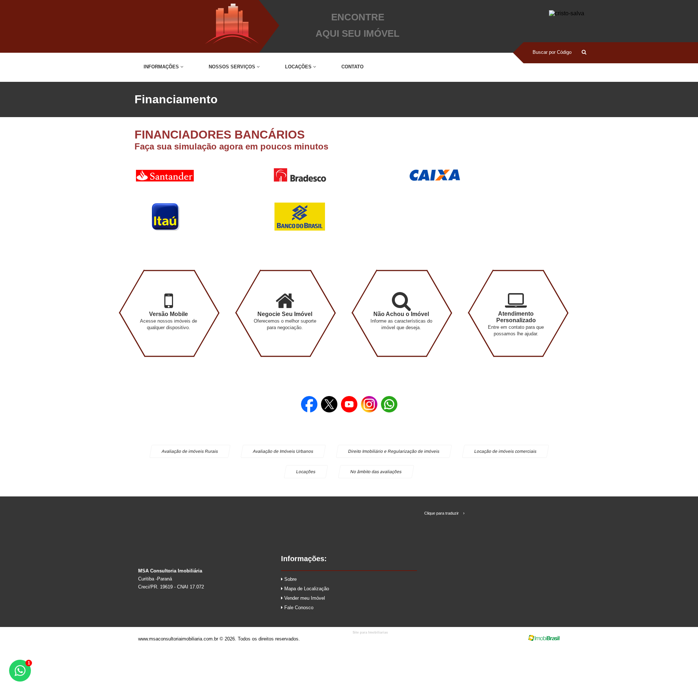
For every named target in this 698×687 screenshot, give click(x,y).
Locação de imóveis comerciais (505, 451)
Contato (352, 66)
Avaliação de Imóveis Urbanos (282, 451)
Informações (162, 66)
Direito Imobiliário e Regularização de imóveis (394, 451)
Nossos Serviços (233, 66)
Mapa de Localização (306, 588)
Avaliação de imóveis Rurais (189, 451)
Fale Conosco (298, 607)
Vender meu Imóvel (304, 598)
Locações (299, 66)
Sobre (290, 579)
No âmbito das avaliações (376, 471)
